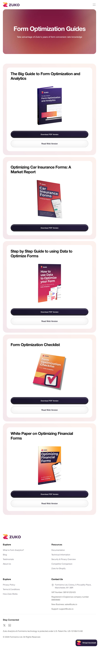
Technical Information (60, 555)
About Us (7, 564)
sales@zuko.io (71, 604)
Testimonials (8, 559)
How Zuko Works (10, 594)
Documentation (58, 550)
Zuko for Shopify (58, 568)
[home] (11, 4)
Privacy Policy (9, 585)
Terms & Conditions (11, 589)
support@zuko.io (66, 609)
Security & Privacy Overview (63, 559)
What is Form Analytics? (13, 550)
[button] (94, 5)
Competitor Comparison (61, 564)
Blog (5, 555)
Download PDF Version (49, 134)
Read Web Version (49, 143)
